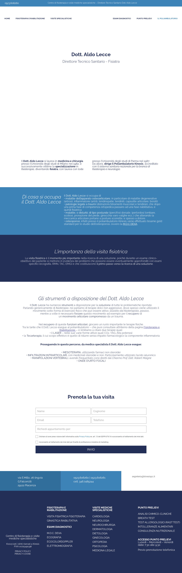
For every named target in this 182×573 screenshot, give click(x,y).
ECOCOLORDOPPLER (60, 541)
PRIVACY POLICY (23, 551)
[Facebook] (174, 3)
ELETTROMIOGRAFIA (59, 545)
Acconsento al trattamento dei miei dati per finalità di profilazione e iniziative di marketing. (74, 442)
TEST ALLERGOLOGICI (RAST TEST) (159, 522)
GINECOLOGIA (101, 537)
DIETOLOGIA (99, 533)
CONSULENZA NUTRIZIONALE (156, 530)
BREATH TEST (146, 518)
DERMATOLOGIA (102, 529)
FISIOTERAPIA (77, 516)
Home (7, 18)
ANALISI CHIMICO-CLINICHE (155, 513)
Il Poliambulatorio (168, 18)
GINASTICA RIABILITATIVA (62, 520)
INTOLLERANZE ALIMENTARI (155, 526)
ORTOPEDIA (99, 541)
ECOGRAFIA (54, 537)
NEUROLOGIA (100, 520)
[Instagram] (178, 3)
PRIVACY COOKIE (23, 554)
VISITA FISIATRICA (57, 516)
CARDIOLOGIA (100, 516)
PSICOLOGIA (99, 546)
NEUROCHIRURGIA (103, 524)
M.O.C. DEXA (54, 533)
